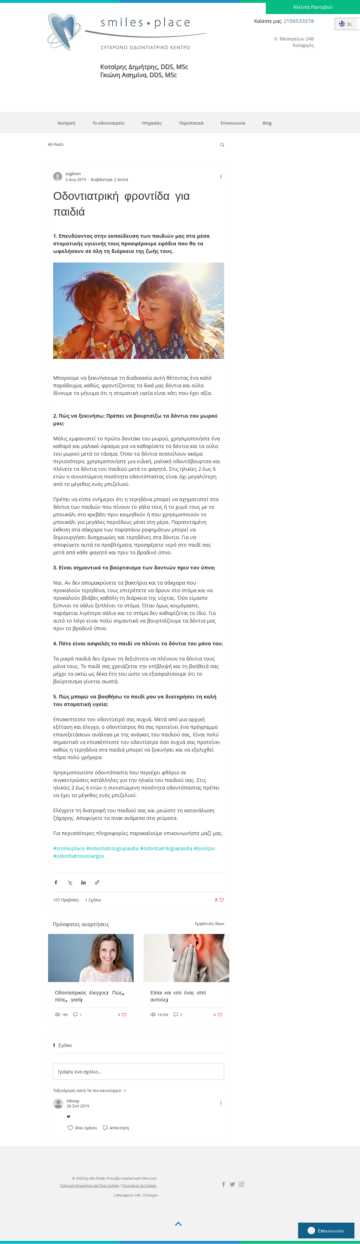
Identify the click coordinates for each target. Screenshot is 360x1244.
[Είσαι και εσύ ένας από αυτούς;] (186, 958)
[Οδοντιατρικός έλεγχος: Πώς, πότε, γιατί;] (91, 958)
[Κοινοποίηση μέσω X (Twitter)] (69, 882)
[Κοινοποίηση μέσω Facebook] (55, 882)
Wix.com (149, 1178)
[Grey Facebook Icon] (223, 1184)
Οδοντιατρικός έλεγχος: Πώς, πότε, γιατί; (90, 996)
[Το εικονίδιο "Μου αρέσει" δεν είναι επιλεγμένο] (70, 1128)
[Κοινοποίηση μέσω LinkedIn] (83, 882)
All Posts (56, 144)
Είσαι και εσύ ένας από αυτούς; (178, 996)
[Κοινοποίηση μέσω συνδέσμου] (97, 882)
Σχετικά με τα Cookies (139, 1185)
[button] (222, 144)
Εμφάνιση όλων (209, 923)
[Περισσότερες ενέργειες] (220, 176)
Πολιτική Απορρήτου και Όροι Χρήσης (90, 1185)
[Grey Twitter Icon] (232, 1184)
